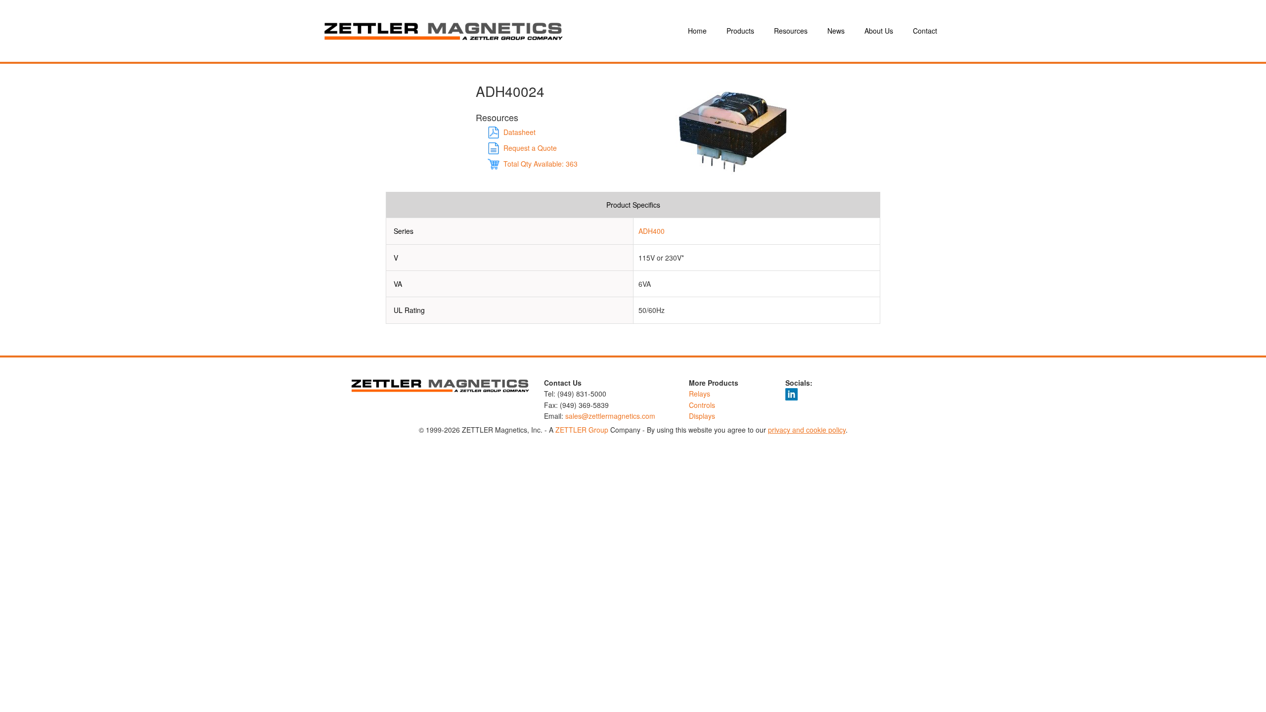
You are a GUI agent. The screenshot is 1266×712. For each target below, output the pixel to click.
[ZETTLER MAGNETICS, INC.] (494, 31)
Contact (925, 31)
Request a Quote (530, 148)
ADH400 (651, 231)
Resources (791, 31)
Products (740, 31)
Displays (702, 416)
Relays (699, 394)
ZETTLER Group (581, 430)
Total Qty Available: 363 (540, 164)
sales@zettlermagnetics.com (610, 416)
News (836, 31)
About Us (878, 31)
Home (697, 31)
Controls (702, 405)
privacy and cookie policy (807, 430)
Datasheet (519, 132)
